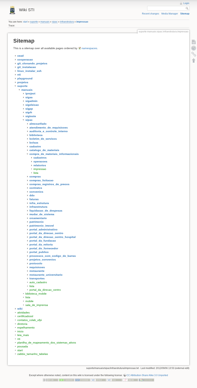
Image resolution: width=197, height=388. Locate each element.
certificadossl (25, 316)
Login (186, 3)
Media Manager (169, 13)
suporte (34, 21)
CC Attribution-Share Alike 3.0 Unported (147, 375)
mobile (29, 301)
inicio (20, 331)
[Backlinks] (194, 54)
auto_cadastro (38, 282)
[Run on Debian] (130, 379)
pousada (22, 346)
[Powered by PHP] (82, 379)
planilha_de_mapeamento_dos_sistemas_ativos (46, 342)
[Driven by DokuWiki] (146, 379)
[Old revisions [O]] (194, 48)
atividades (23, 312)
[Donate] (66, 379)
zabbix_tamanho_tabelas (32, 353)
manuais (44, 21)
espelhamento (26, 327)
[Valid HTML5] (98, 379)
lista (35, 172)
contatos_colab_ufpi (29, 320)
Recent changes (150, 13)
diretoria (22, 323)
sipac (55, 21)
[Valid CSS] (114, 379)
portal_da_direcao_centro (45, 289)
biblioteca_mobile (36, 293)
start (25, 21)
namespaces (89, 48)
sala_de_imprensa (36, 305)
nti (18, 338)
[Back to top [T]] (194, 60)
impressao (82, 21)
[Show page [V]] (194, 42)
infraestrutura (67, 21)
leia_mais (23, 335)
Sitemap (184, 13)
